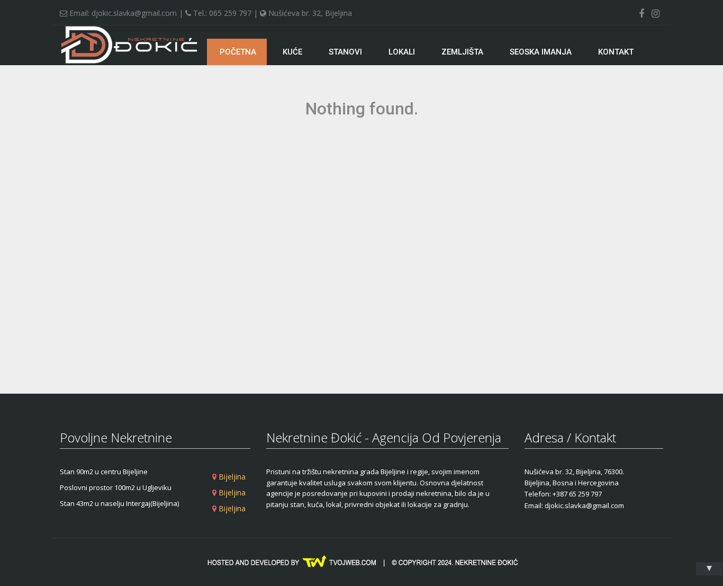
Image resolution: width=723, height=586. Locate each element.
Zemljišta (462, 52)
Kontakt (616, 52)
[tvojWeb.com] (361, 561)
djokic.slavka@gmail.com (134, 13)
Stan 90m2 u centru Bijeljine (104, 471)
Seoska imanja (541, 52)
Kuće (292, 52)
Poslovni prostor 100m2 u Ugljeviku (115, 487)
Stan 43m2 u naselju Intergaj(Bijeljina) (119, 503)
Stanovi (345, 52)
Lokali (401, 52)
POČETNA (237, 52)
